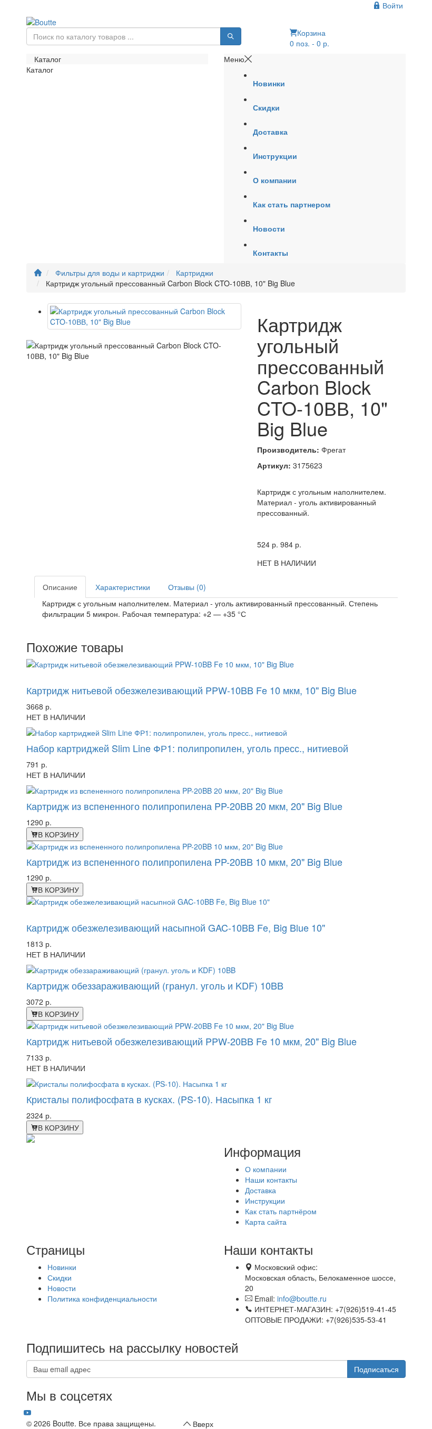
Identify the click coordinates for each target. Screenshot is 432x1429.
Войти (391, 5)
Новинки (61, 1267)
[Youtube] (27, 1412)
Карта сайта (266, 1221)
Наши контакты (271, 1179)
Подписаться (376, 1369)
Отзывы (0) (187, 587)
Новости (61, 1288)
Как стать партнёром (281, 1211)
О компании (266, 1169)
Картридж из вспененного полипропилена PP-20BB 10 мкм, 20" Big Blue (184, 861)
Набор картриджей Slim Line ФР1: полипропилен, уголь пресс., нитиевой (187, 748)
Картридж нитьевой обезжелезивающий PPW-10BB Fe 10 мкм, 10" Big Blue (191, 690)
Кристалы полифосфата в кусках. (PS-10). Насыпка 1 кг (149, 1099)
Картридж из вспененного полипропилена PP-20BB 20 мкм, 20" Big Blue (184, 806)
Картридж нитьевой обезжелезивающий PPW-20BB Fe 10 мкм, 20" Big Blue (191, 1041)
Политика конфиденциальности (102, 1298)
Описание (60, 587)
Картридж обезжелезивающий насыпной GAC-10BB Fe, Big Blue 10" (175, 927)
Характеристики (122, 587)
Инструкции (265, 1200)
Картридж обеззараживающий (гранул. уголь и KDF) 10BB (154, 985)
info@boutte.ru (302, 1298)
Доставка (260, 1190)
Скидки (59, 1277)
